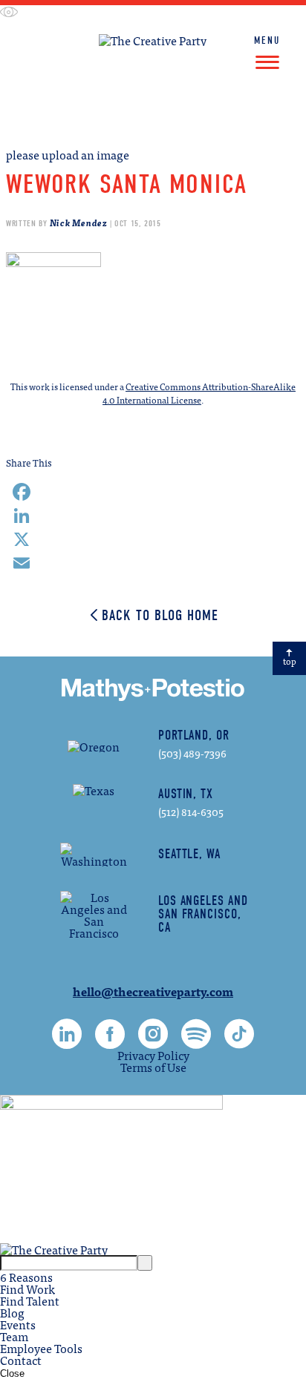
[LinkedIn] (153, 515)
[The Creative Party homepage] (152, 40)
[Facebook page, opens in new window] (110, 1041)
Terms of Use (153, 1066)
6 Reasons (26, 1276)
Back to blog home (160, 615)
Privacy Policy (153, 1054)
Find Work (88, 115)
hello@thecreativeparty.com (153, 991)
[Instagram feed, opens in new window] (153, 1041)
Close (12, 1373)
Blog (12, 1312)
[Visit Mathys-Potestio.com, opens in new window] (153, 690)
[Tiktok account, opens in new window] (239, 1041)
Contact (21, 1359)
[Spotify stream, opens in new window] (196, 1041)
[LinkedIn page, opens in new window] (67, 1041)
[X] (153, 539)
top (289, 661)
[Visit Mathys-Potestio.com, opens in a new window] (153, 116)
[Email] (153, 563)
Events (18, 1324)
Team (14, 1336)
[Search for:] (68, 1261)
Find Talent (223, 115)
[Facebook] (153, 492)
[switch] (9, 13)
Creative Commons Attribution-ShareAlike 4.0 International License (199, 393)
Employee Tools (41, 1347)
